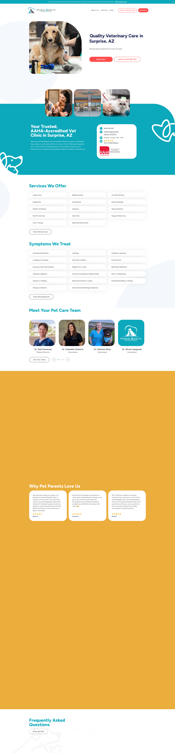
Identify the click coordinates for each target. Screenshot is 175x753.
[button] (54, 359)
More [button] (111, 10)
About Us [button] (95, 10)
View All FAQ (38, 731)
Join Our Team (39, 360)
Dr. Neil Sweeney (43, 349)
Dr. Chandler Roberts (72, 349)
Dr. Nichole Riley (102, 349)
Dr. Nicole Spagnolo (132, 349)
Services (104, 10)
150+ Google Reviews (111, 143)
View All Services (40, 232)
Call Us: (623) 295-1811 (127, 10)
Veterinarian (72, 352)
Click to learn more (121, 2)
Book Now (101, 59)
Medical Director (43, 352)
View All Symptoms (41, 297)
